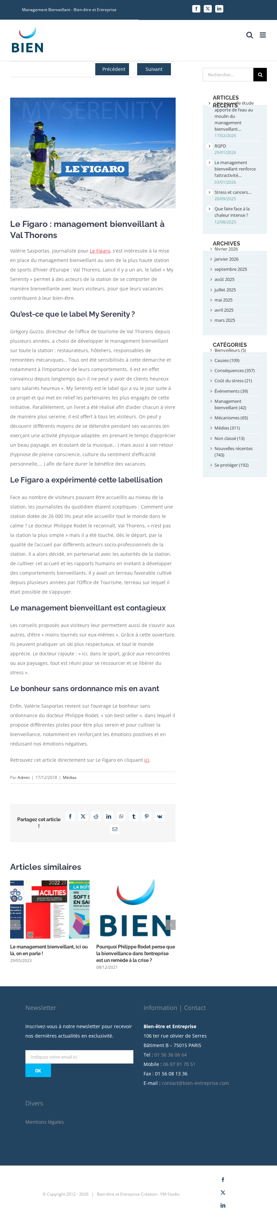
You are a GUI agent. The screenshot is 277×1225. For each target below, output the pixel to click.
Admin (24, 777)
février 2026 (226, 249)
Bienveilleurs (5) (230, 350)
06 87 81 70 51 (179, 1064)
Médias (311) (227, 428)
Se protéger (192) (232, 465)
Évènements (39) (231, 391)
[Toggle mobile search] (249, 34)
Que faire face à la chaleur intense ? (232, 212)
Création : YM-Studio (160, 1194)
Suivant (154, 69)
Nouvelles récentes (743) (234, 451)
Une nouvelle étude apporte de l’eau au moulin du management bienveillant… (234, 116)
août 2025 (224, 279)
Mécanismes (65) (231, 418)
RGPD (220, 146)
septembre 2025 (231, 269)
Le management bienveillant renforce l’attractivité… (235, 168)
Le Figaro (100, 250)
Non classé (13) (230, 438)
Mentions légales (44, 1122)
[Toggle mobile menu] (263, 34)
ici (146, 760)
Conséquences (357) (235, 370)
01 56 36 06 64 (170, 1054)
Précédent (113, 69)
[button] (15, 925)
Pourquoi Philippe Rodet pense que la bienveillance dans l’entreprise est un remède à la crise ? (135, 953)
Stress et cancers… (233, 192)
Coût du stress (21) (233, 380)
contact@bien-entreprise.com (195, 1083)
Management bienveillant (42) (230, 404)
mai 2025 (223, 300)
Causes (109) (227, 360)
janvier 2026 (226, 259)
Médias (70, 777)
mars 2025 (225, 320)
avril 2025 (224, 310)
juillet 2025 (225, 290)
